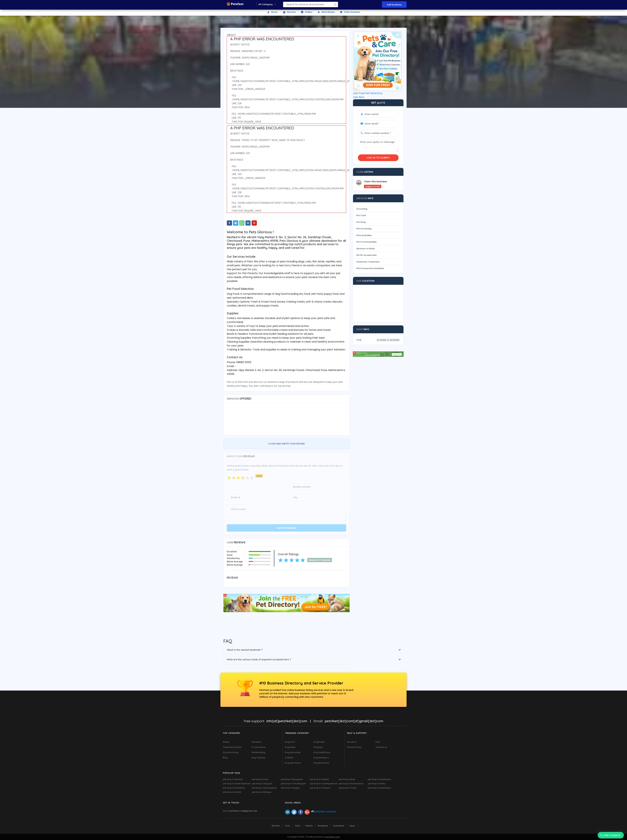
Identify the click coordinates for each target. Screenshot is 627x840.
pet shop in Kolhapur (320, 787)
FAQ (378, 741)
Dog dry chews (293, 762)
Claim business (350, 12)
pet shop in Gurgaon (262, 783)
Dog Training (258, 757)
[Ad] (286, 603)
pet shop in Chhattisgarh (293, 783)
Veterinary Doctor (232, 747)
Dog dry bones (321, 762)
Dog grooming (292, 752)
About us (351, 741)
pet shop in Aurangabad (264, 787)
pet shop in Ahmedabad (351, 783)
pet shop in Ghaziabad (379, 787)
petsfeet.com (333, 836)
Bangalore (323, 825)
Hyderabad (338, 825)
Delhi (297, 825)
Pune (287, 825)
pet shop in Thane (348, 787)
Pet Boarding (258, 752)
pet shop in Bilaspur (262, 792)
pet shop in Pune (260, 779)
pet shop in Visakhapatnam (237, 783)
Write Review (326, 12)
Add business (394, 4)
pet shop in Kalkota (319, 779)
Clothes (289, 757)
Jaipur (352, 825)
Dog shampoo (321, 757)
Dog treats (319, 741)
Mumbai (276, 825)
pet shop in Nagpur (290, 787)
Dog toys (318, 747)
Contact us (381, 747)
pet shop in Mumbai (233, 779)
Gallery (306, 12)
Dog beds (290, 747)
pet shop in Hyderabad (379, 779)
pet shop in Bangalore (292, 779)
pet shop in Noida (376, 783)
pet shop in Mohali (232, 792)
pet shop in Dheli (347, 779)
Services (289, 12)
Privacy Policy (354, 747)
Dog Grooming (231, 752)
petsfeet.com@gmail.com (243, 810)
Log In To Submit (378, 157)
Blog (225, 757)
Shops (226, 741)
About (272, 12)
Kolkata (309, 825)
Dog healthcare (322, 752)
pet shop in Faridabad (234, 787)
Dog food (290, 741)
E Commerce (258, 747)
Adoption (256, 741)
